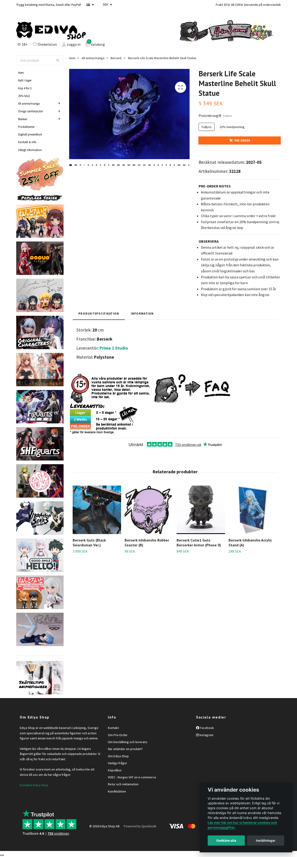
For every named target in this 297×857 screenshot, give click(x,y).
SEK (106, 4)
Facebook (206, 728)
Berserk (116, 58)
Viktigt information (30, 150)
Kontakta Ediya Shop (34, 785)
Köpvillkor (115, 770)
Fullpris (207, 127)
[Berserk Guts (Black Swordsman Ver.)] (97, 510)
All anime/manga (29, 103)
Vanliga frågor (117, 763)
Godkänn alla (226, 840)
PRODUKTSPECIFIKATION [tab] (98, 313)
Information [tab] (142, 313)
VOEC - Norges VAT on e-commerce (132, 777)
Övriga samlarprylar (30, 111)
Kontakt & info (27, 142)
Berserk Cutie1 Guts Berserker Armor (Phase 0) (199, 542)
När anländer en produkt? (125, 749)
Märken (22, 119)
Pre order (242, 140)
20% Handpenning (232, 127)
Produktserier (26, 127)
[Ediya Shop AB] (51, 31)
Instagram (206, 735)
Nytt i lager (25, 80)
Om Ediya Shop (118, 756)
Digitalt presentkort (30, 134)
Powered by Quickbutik (140, 826)
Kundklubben (117, 791)
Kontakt (113, 728)
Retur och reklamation (123, 784)
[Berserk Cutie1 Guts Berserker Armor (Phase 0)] (201, 510)
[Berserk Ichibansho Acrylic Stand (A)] (253, 510)
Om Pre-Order (118, 735)
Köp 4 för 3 (25, 88)
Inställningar (265, 840)
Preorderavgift (215, 115)
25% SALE (24, 96)
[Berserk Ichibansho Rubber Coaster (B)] (149, 510)
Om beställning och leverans (127, 742)
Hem (21, 72)
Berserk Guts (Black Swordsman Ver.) (89, 542)
